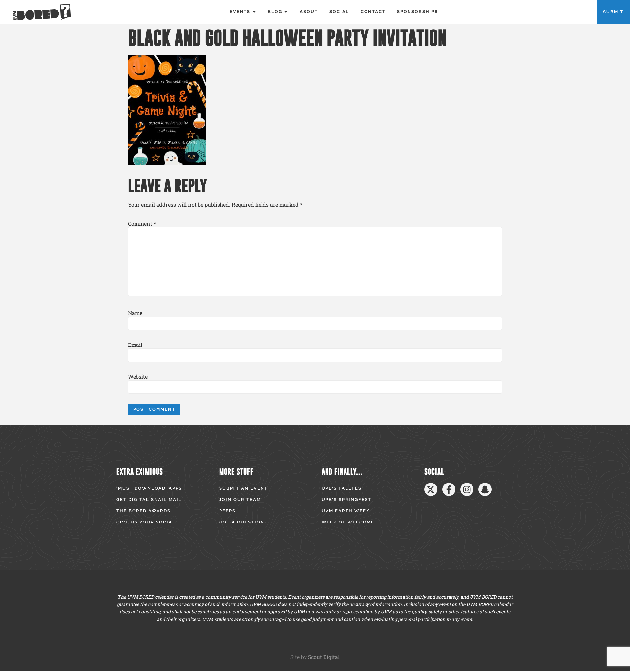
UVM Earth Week (346, 510)
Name (135, 313)
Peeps (227, 510)
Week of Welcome (348, 522)
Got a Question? (243, 522)
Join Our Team (240, 499)
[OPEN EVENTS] (254, 12)
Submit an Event (243, 488)
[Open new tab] (430, 489)
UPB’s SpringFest (346, 499)
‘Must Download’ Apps (149, 488)
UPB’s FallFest (343, 488)
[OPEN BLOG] (286, 12)
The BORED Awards (143, 510)
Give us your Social (146, 522)
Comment (142, 223)
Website (138, 376)
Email (135, 344)
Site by (315, 656)
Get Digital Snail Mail (149, 499)
